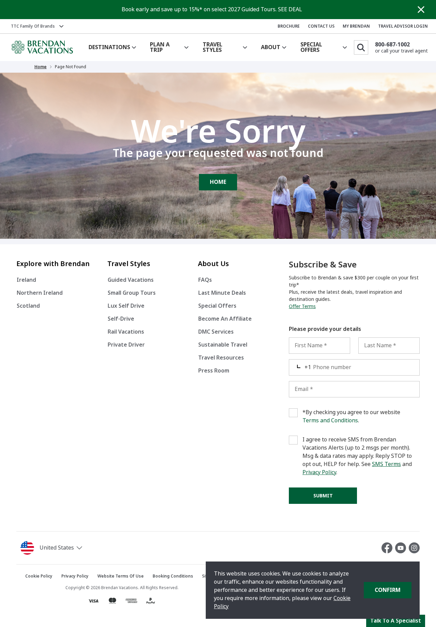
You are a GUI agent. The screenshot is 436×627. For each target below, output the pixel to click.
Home (40, 67)
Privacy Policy (319, 472)
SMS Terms (386, 464)
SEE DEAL (290, 9)
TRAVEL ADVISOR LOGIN (403, 26)
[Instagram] (414, 547)
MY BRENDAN (356, 26)
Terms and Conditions (330, 420)
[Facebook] (388, 547)
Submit (323, 495)
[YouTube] (402, 547)
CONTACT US (321, 26)
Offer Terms (302, 306)
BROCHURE (289, 26)
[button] (70, 548)
